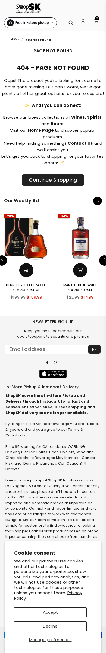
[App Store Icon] (53, 374)
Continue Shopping (53, 179)
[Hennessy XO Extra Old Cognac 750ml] (26, 236)
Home (15, 39)
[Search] (71, 22)
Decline (50, 626)
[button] (6, 8)
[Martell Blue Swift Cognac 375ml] (80, 236)
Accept (50, 612)
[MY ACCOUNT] (83, 23)
